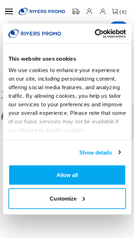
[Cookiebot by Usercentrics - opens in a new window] (95, 33)
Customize (63, 198)
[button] (9, 11)
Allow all (67, 175)
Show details (95, 152)
